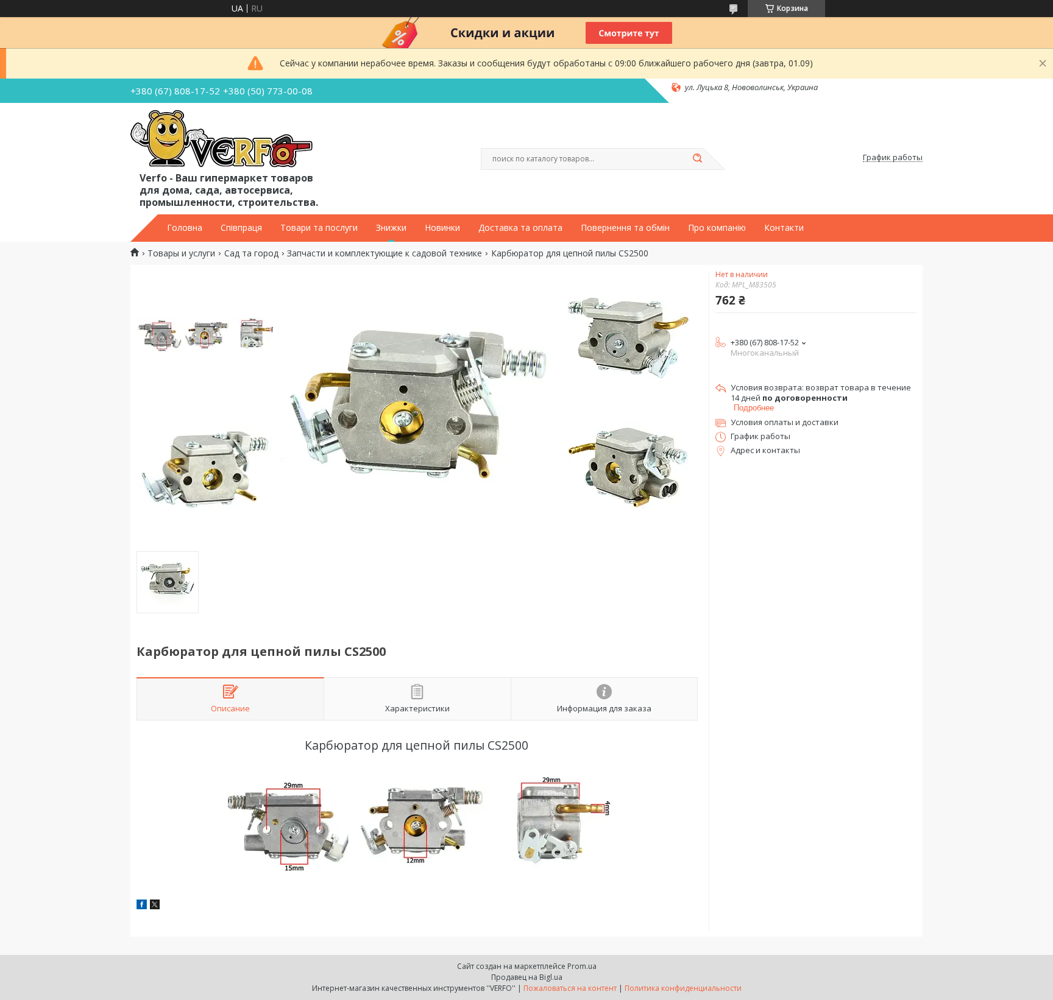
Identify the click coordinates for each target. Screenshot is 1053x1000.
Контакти (784, 228)
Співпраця (241, 228)
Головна (184, 228)
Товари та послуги (319, 228)
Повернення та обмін (625, 228)
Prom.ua (582, 966)
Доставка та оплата (520, 228)
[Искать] (697, 159)
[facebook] (141, 906)
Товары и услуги (181, 253)
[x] (155, 906)
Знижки (391, 228)
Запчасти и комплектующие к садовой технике (384, 253)
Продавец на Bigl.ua (526, 977)
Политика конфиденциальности (683, 988)
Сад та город (251, 253)
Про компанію (717, 228)
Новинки (442, 228)
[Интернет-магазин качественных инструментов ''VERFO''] (221, 139)
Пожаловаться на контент (570, 988)
